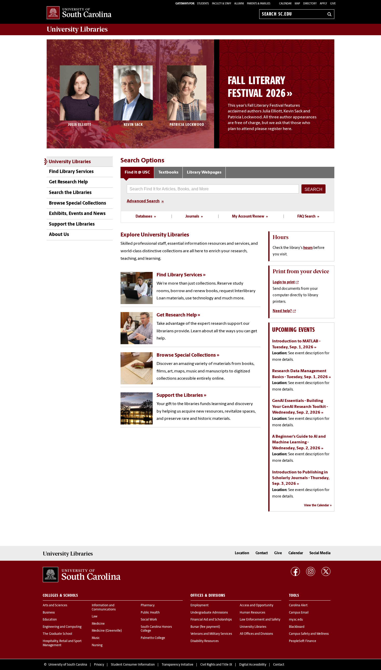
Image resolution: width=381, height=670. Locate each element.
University (77, 29)
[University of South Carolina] (82, 575)
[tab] (137, 172)
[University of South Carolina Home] (79, 13)
